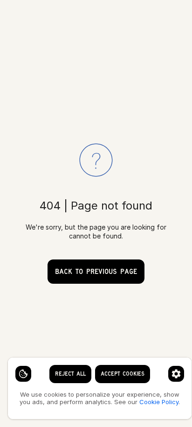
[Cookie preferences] (176, 374)
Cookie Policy (158, 402)
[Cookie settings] (23, 374)
